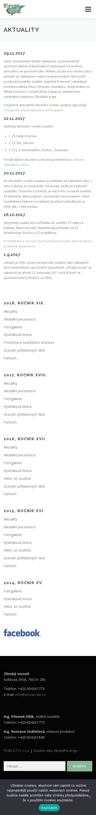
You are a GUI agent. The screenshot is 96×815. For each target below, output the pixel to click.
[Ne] (89, 797)
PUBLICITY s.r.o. (17, 750)
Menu (88, 9)
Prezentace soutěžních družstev (29, 342)
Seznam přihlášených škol (24, 350)
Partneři (10, 358)
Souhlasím (49, 808)
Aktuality (10, 311)
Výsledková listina (18, 334)
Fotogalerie (13, 327)
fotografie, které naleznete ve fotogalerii (34, 110)
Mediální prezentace (20, 319)
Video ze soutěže (17, 478)
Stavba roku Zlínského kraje (55, 750)
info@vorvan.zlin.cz (30, 694)
